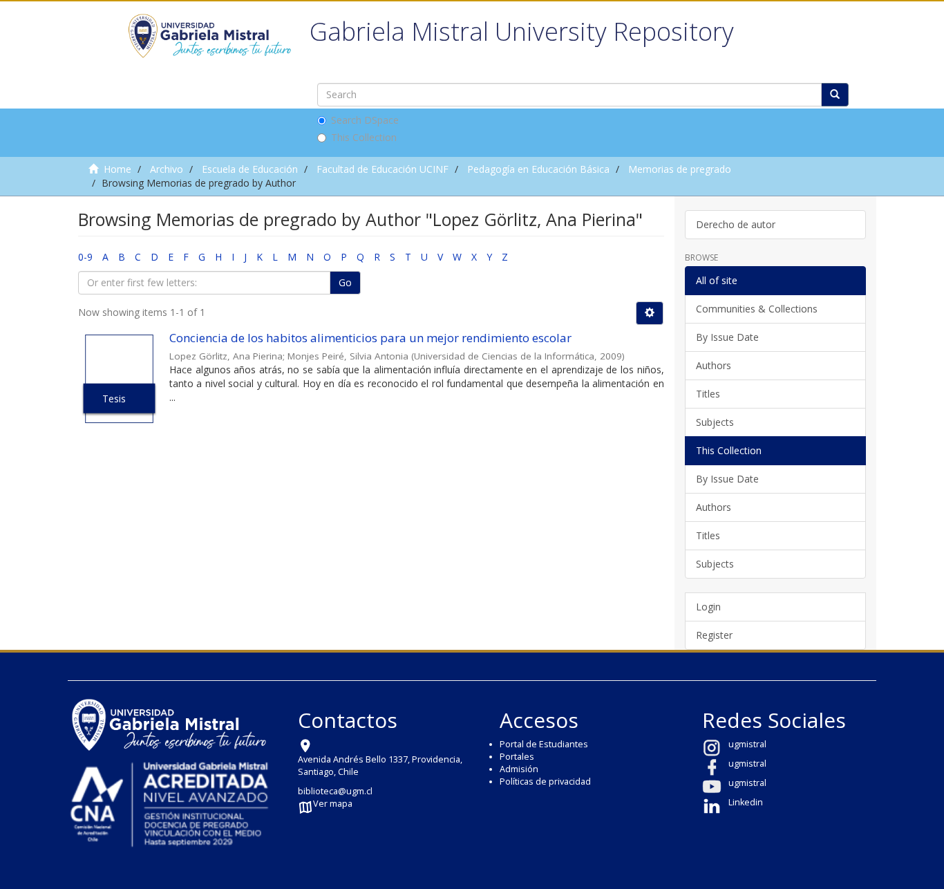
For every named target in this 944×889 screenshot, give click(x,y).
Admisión (519, 769)
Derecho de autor (735, 224)
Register (714, 635)
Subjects (715, 422)
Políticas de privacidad (545, 781)
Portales (517, 756)
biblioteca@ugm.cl (335, 791)
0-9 (85, 256)
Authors (713, 365)
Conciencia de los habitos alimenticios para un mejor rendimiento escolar (370, 338)
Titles (708, 393)
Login (708, 606)
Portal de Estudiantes (544, 744)
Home (117, 169)
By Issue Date (727, 337)
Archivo (166, 169)
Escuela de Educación (250, 169)
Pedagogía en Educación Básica (538, 169)
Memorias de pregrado (679, 169)
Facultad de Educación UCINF (383, 169)
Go (345, 282)
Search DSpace (365, 120)
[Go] (835, 94)
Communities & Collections (757, 308)
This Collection (364, 137)
